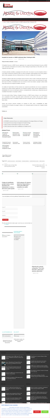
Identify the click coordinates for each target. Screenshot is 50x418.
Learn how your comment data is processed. (27, 223)
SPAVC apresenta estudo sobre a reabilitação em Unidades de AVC (17, 126)
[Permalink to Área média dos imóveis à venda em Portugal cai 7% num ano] (28, 371)
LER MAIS (4, 416)
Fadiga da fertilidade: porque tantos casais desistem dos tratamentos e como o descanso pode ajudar (8, 185)
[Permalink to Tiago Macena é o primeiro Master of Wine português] (28, 357)
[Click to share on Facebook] (5, 113)
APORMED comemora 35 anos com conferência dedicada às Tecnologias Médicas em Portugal (23, 121)
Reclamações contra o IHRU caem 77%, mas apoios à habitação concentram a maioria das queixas (14, 357)
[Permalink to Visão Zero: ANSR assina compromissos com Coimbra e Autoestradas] (3, 373)
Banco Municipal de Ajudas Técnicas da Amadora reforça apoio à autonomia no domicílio (13, 368)
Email (3, 211)
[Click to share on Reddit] (10, 113)
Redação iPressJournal (9, 59)
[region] (25, 410)
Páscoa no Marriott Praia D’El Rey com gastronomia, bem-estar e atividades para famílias (13, 388)
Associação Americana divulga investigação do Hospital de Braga (17, 122)
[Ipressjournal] (8, 5)
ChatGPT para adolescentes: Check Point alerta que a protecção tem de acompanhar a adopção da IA (39, 398)
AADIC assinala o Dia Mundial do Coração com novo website (16, 124)
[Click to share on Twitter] (3, 113)
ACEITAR (45, 411)
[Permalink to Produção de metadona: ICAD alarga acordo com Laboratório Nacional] (3, 378)
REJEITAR (37, 411)
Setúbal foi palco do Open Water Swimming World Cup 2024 (10, 165)
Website (3, 215)
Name (3, 207)
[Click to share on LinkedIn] (8, 113)
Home (4, 22)
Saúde (8, 22)
